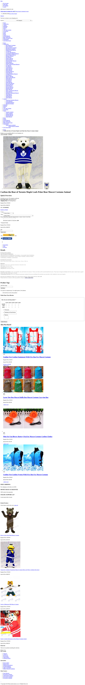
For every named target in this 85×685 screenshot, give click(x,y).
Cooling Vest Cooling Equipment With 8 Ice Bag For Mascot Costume (27, 357)
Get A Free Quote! (13, 13)
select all (16, 505)
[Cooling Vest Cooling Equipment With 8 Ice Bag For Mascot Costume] (23, 353)
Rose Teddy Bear (6, 37)
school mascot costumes (8, 675)
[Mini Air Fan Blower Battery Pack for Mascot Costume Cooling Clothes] (23, 431)
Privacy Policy (6, 662)
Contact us (5, 654)
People (4, 34)
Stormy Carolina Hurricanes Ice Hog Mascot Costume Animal (14, 638)
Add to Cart (5, 404)
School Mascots (6, 36)
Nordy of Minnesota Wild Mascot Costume (10, 604)
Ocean (4, 32)
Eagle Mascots (6, 673)
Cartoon (5, 25)
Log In (4, 6)
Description (5, 244)
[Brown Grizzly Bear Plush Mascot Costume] (10, 533)
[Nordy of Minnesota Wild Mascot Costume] (10, 602)
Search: (2, 20)
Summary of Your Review (10, 312)
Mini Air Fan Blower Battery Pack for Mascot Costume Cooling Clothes (27, 436)
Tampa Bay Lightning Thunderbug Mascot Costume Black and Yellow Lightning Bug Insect (20, 569)
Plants (4, 33)
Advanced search (6, 658)
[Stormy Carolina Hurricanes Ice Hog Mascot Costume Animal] (10, 636)
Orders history (6, 657)
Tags (4, 246)
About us (5, 653)
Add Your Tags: (4, 285)
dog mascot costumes (7, 674)
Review (6, 315)
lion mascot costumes (7, 678)
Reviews (5, 247)
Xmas (4, 28)
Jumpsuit (5, 27)
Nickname (6, 309)
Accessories (5, 31)
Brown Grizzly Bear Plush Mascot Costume (10, 535)
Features (6, 39)
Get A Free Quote (7, 127)
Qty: (1, 229)
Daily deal (5, 4)
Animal (6, 24)
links (2, 1)
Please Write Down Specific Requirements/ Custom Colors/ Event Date (15, 216)
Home (4, 129)
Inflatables (5, 26)
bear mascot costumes (7, 676)
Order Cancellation (7, 667)
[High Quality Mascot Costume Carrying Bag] (23, 392)
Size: (2, 214)
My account (5, 655)
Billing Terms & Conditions (9, 668)
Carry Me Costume (7, 30)
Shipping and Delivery (8, 665)
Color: (2, 212)
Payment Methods (7, 666)
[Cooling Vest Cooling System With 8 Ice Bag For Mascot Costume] (23, 470)
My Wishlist (5, 5)
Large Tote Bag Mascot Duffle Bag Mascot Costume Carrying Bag (25, 397)
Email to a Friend (4, 209)
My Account (5, 3)
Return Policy (6, 664)
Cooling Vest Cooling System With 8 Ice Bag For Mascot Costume (25, 474)
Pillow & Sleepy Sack (7, 38)
